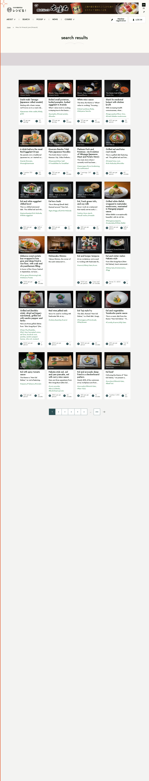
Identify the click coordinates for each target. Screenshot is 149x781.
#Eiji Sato (122, 322)
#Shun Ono (120, 114)
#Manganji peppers (113, 221)
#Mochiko (120, 163)
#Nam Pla (24, 330)
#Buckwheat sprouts (56, 391)
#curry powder (54, 386)
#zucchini (109, 381)
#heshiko (31, 330)
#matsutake (110, 223)
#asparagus (81, 166)
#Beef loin (109, 383)
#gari (51, 210)
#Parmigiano (82, 320)
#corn (95, 265)
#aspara (23, 384)
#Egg (108, 270)
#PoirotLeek (91, 320)
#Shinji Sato (87, 265)
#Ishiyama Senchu (84, 111)
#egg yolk (57, 210)
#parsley (58, 320)
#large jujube (111, 114)
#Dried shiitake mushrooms (116, 116)
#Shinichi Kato (90, 386)
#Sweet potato (62, 114)
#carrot (80, 265)
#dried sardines (83, 109)
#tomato (29, 161)
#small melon (82, 215)
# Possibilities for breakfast (59, 163)
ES (144, 8)
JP (144, 12)
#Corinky (109, 322)
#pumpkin (52, 114)
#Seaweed (53, 161)
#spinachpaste (25, 213)
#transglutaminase (27, 163)
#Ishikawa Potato (26, 277)
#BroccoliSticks (54, 388)
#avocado (81, 386)
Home (8, 27)
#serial (22, 161)
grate (22, 114)
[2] (104, 412)
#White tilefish (120, 223)
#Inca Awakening (93, 166)
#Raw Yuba (81, 388)
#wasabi (91, 215)
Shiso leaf (60, 161)
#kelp (40, 111)
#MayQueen (82, 322)
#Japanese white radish (28, 111)
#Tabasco (30, 384)
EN (144, 5)
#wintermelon (120, 268)
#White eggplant (26, 215)
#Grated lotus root (113, 161)
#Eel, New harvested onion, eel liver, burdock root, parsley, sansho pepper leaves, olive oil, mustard (30, 335)
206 (96, 412)
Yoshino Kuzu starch (84, 213)
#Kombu (52, 116)
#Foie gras (24, 275)
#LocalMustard (83, 168)
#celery (51, 320)
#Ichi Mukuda (111, 163)
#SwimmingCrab (35, 275)
